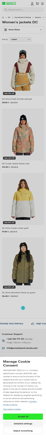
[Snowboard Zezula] (9, 3)
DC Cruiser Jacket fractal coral (15, 163)
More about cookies (12, 409)
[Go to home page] (3, 17)
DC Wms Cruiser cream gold (15, 228)
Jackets (38, 17)
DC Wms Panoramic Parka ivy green (19, 292)
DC (9, 17)
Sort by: (5, 39)
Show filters (14, 30)
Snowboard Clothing (22, 17)
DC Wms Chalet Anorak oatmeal (17, 99)
